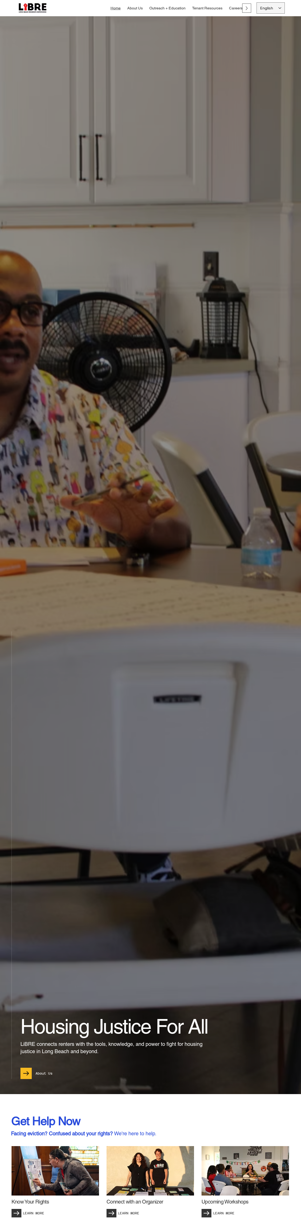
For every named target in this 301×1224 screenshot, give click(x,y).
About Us (44, 1073)
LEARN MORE (33, 1213)
